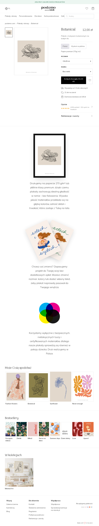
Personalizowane (25, 16)
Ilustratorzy (10, 508)
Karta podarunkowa (51, 16)
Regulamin (33, 511)
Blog (8, 511)
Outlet (63, 16)
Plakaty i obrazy (11, 16)
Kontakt (31, 504)
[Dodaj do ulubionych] (90, 80)
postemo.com (10, 23)
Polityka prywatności (36, 515)
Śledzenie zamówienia (37, 508)
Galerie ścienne (12, 504)
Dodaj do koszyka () (73, 80)
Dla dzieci (38, 16)
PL (9, 8)
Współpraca (55, 504)
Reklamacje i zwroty (36, 518)
